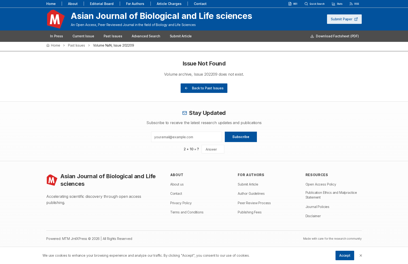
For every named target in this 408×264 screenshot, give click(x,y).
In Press (56, 36)
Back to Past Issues (208, 88)
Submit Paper (341, 19)
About (72, 4)
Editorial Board (102, 4)
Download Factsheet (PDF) (337, 36)
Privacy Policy (181, 203)
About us (177, 184)
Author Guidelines (251, 193)
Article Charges (169, 4)
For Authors (135, 4)
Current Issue (83, 36)
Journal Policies (317, 207)
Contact (200, 4)
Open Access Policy (321, 184)
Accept (344, 255)
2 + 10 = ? (191, 149)
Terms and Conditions (187, 212)
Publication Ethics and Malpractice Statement (331, 194)
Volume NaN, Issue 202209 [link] (113, 45)
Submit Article (181, 36)
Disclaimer (313, 216)
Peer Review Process (254, 203)
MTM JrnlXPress (74, 239)
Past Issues (113, 36)
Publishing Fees (250, 212)
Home (50, 4)
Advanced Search (146, 36)
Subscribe (240, 137)
